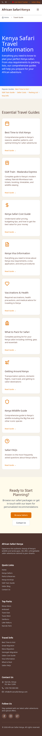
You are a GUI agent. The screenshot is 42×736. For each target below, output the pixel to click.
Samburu (5, 619)
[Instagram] (10, 716)
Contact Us (21, 523)
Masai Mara (6, 606)
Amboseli (5, 609)
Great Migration (8, 645)
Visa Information (8, 659)
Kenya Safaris (7, 573)
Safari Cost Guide (8, 655)
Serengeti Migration (10, 652)
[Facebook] (4, 716)
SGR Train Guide (8, 92)
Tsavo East (6, 613)
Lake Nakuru (7, 622)
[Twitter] (17, 716)
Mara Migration (8, 649)
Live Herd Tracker (21, 2)
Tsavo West (6, 616)
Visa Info (5, 96)
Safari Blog (36, 2)
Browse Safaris (21, 515)
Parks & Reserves (8, 576)
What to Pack (7, 662)
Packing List (33, 92)
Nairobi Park (7, 626)
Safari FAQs (6, 665)
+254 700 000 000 (11, 688)
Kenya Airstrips (8, 580)
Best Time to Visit (22, 89)
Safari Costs (21, 92)
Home (6, 17)
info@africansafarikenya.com (16, 692)
